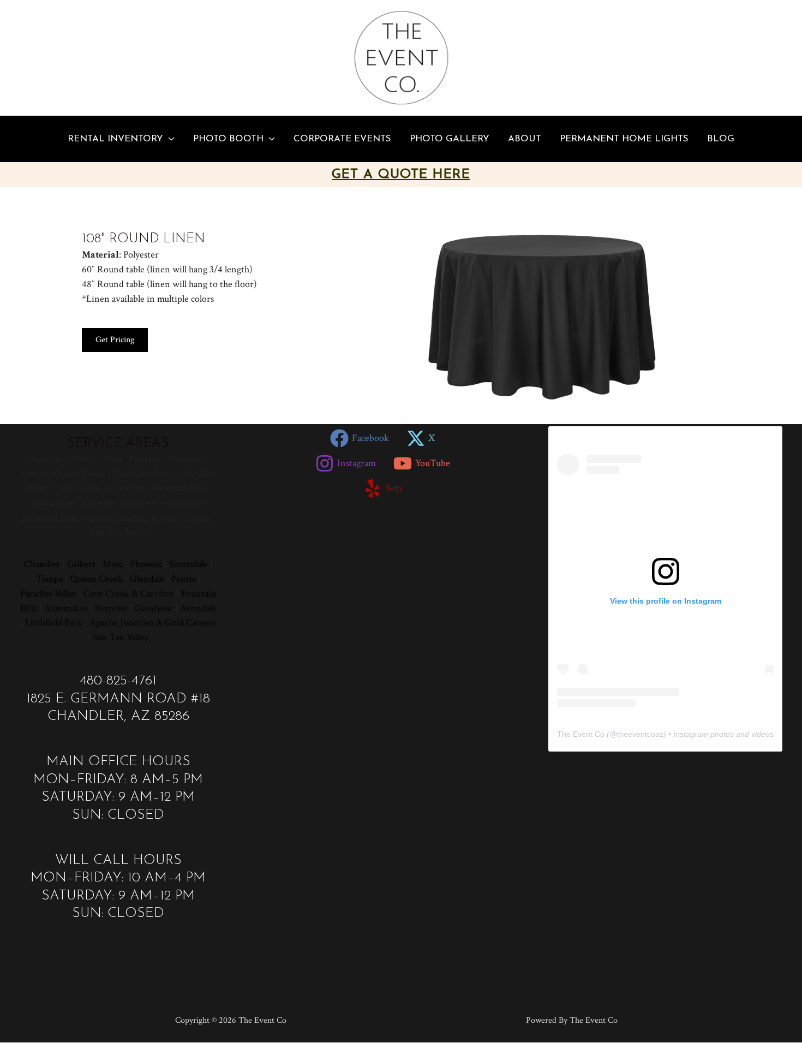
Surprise (111, 608)
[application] (169, 139)
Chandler (42, 564)
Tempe (49, 579)
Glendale (147, 579)
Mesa (113, 564)
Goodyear (154, 608)
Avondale (198, 608)
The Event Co (581, 734)
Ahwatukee (66, 608)
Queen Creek (96, 579)
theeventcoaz (640, 734)
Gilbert (81, 564)
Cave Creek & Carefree (128, 593)
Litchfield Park (53, 622)
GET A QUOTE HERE (401, 174)
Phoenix (146, 564)
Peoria (183, 579)
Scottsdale (188, 564)
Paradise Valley (48, 593)
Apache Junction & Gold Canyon (152, 622)
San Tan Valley (120, 637)
